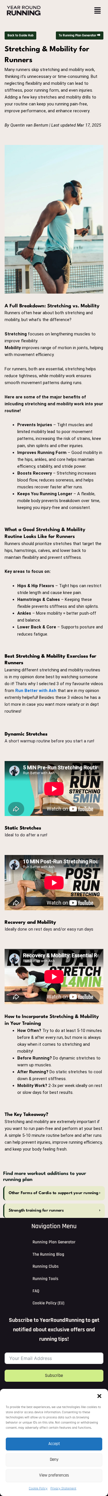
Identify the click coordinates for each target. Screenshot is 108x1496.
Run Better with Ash (35, 690)
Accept (54, 1443)
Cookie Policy (38, 1488)
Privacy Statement (63, 1488)
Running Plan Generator (54, 1242)
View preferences (54, 1475)
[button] (99, 1396)
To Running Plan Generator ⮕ (80, 35)
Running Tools (45, 1278)
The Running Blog (48, 1254)
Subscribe (54, 1376)
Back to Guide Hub (20, 35)
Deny (54, 1459)
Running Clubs (46, 1266)
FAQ (36, 1291)
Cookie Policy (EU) (48, 1303)
